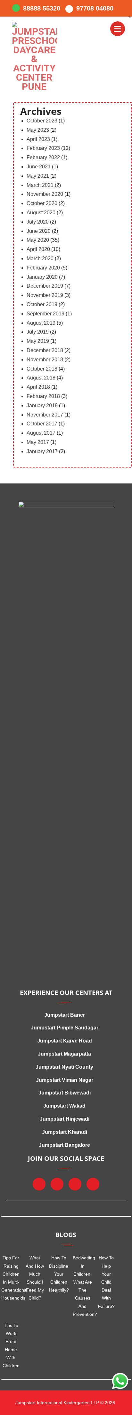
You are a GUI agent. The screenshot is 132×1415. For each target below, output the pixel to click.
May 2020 (38, 240)
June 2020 (39, 231)
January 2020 (42, 277)
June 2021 (39, 166)
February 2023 (43, 148)
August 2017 (41, 433)
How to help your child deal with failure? (106, 1281)
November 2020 (45, 194)
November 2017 (45, 414)
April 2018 (38, 387)
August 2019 (41, 323)
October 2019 (42, 304)
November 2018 (45, 359)
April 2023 (38, 139)
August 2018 (41, 377)
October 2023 (42, 120)
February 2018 (43, 396)
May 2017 (38, 442)
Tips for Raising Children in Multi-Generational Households (11, 1278)
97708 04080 (94, 8)
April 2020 (38, 249)
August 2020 (41, 212)
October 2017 (42, 423)
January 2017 (42, 451)
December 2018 (45, 350)
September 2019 (45, 313)
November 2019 (45, 295)
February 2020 (43, 267)
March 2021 (40, 185)
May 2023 (38, 130)
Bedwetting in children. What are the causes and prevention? (82, 1285)
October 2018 (42, 369)
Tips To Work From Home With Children (11, 1345)
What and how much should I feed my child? (35, 1278)
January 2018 (42, 405)
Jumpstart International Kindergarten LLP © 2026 (64, 1402)
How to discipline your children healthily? (58, 1274)
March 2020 (40, 258)
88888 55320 (41, 8)
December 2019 (45, 286)
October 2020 (42, 203)
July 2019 (38, 332)
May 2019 (38, 341)
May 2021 (38, 176)
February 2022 (43, 157)
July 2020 (38, 222)
